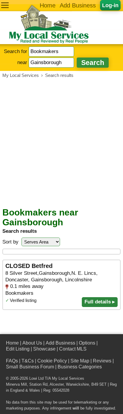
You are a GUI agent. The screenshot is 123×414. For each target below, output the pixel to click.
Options (87, 342)
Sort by (10, 242)
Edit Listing (18, 348)
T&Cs (27, 360)
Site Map (79, 360)
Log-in (110, 5)
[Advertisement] (61, 142)
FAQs (12, 360)
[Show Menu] (5, 5)
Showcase (44, 348)
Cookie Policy (52, 360)
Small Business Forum (30, 366)
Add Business (78, 5)
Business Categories (80, 366)
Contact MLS (73, 348)
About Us (32, 342)
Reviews (102, 360)
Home (48, 5)
